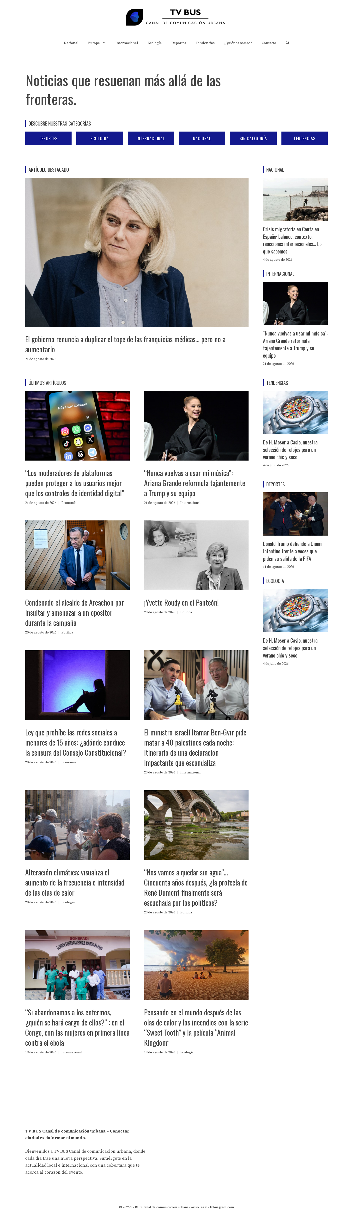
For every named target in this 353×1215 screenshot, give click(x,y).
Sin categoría (253, 138)
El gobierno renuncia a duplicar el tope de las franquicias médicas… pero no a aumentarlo (125, 344)
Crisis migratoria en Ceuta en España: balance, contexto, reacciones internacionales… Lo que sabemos (292, 240)
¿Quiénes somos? (238, 43)
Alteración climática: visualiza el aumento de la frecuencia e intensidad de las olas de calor (74, 882)
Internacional (127, 43)
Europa (94, 43)
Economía (68, 503)
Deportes (178, 43)
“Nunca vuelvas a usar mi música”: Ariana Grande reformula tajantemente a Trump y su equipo (194, 482)
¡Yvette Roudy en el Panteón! (181, 602)
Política (67, 632)
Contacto (269, 43)
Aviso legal (199, 1207)
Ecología (155, 43)
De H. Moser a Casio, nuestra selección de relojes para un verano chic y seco (290, 449)
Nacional (71, 43)
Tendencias (205, 43)
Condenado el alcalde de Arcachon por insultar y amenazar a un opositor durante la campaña (74, 612)
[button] (287, 43)
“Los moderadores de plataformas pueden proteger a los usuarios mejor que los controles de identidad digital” (74, 482)
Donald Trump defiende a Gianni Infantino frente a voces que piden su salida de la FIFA (293, 551)
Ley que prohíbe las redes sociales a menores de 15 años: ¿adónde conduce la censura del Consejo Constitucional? (75, 742)
